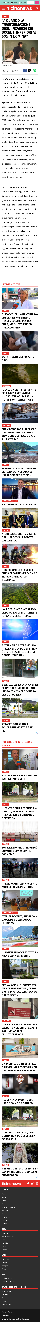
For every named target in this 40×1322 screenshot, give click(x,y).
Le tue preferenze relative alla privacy (16, 1319)
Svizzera (5, 1197)
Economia (5, 1220)
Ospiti (4, 1214)
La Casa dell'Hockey (8, 1207)
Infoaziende (6, 1217)
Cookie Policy (7, 1315)
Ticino (4, 1194)
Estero (4, 1200)
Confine (4, 1224)
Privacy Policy (7, 1312)
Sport (3, 1204)
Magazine (5, 1210)
